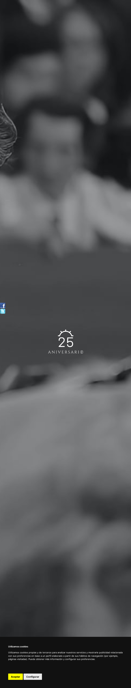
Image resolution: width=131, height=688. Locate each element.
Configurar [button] (32, 676)
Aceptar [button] (15, 676)
